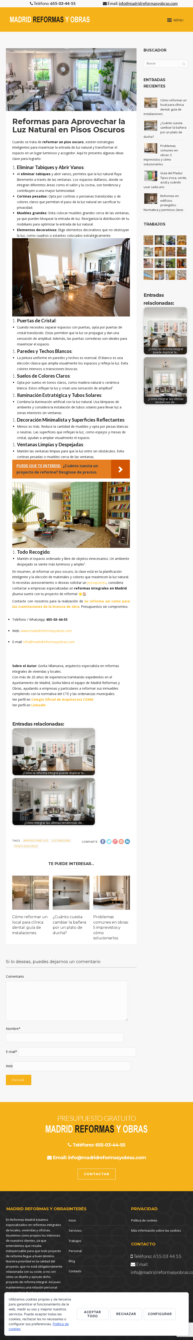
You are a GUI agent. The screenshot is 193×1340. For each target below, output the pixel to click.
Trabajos (75, 1241)
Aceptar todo (92, 1314)
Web (9, 1066)
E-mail (11, 1051)
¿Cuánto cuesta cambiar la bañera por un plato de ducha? (165, 130)
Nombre (13, 1028)
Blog (72, 1261)
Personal (75, 1251)
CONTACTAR (96, 1174)
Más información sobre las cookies (156, 1230)
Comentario (15, 976)
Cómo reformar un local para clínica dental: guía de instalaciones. (165, 107)
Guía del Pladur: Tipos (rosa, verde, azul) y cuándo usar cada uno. (165, 180)
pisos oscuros (26, 846)
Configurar (160, 1314)
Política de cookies (144, 1220)
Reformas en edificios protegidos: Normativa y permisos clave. (164, 203)
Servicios (75, 1230)
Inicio (72, 1220)
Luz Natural (61, 840)
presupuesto (96, 582)
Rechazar (126, 1314)
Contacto (75, 1271)
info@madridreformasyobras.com (49, 642)
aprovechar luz (36, 840)
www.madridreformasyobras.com (46, 630)
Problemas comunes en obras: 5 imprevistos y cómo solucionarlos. (111, 927)
